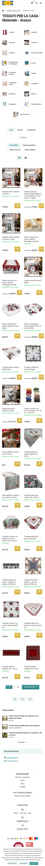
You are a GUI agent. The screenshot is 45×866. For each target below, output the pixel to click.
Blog (22, 784)
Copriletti (34, 32)
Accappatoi (12, 104)
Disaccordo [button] (23, 863)
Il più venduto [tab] (30, 150)
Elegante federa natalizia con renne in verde (10, 238)
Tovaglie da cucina (12, 83)
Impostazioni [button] (12, 863)
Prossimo (21, 742)
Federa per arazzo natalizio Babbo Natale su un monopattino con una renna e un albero (33, 195)
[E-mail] (22, 817)
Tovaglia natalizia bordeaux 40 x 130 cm (9, 668)
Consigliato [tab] (13, 145)
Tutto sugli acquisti (22, 793)
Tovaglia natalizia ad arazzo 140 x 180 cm (31, 496)
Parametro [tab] (31, 130)
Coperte (33, 73)
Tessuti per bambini (12, 73)
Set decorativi (24, 114)
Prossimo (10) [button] (29, 687)
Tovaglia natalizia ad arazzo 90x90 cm (31, 537)
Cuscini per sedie (36, 53)
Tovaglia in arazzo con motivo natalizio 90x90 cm (10, 625)
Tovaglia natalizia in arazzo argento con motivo (31, 454)
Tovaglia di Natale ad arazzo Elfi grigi (31, 368)
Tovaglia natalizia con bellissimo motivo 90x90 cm (32, 625)
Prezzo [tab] (20, 130)
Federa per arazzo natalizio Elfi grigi (8, 410)
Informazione (22, 774)
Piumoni (33, 94)
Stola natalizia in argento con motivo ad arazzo (10, 496)
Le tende (11, 32)
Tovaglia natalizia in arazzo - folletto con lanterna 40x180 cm (9, 582)
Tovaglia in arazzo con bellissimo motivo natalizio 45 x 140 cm (9, 538)
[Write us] (22, 825)
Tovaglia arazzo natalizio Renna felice (10, 368)
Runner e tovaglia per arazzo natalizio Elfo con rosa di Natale (32, 326)
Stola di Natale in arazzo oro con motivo (10, 453)
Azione (23, 138)
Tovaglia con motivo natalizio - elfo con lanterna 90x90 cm (31, 582)
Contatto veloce (12, 761)
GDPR (22, 780)
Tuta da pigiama (36, 104)
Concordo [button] (34, 863)
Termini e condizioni (22, 777)
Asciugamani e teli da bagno (13, 63)
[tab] (19, 158)
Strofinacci (12, 94)
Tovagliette (34, 83)
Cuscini (33, 63)
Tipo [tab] (11, 130)
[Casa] (7, 3)
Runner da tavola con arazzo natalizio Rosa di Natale (10, 326)
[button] (17, 205)
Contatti (22, 787)
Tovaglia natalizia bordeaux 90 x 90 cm (31, 668)
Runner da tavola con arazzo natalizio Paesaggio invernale (31, 239)
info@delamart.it (12, 758)
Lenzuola (12, 42)
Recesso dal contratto (22, 796)
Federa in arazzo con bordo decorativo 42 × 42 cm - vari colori (33, 411)
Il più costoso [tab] (15, 150)
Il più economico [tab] (29, 145)
